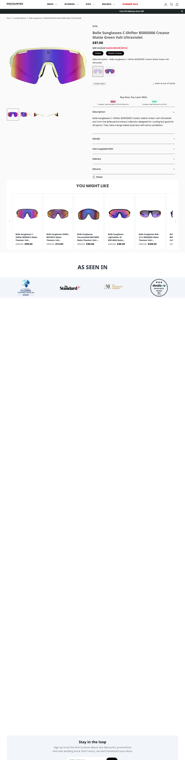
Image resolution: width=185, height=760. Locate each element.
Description (98, 111)
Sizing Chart (99, 84)
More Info (125, 104)
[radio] (97, 71)
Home (9, 18)
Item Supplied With (102, 148)
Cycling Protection (20, 18)
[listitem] (27, 221)
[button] (9, 221)
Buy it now (133, 90)
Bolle (95, 26)
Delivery (96, 158)
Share (99, 177)
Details (96, 138)
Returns (96, 169)
